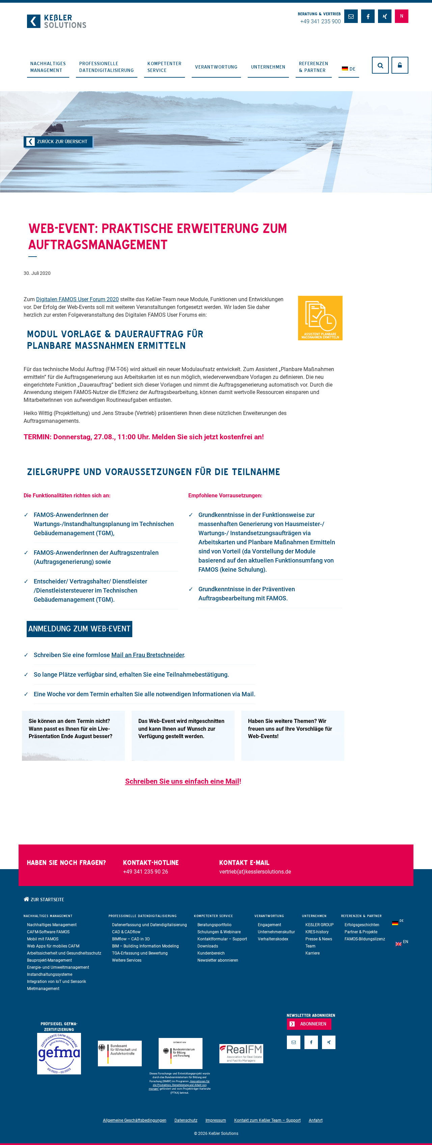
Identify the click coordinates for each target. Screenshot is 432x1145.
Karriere (312, 953)
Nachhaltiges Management (48, 67)
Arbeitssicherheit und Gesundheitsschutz (64, 953)
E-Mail (294, 1052)
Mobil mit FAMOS (42, 939)
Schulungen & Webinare (219, 932)
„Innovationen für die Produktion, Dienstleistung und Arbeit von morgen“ (179, 1085)
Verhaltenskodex (273, 939)
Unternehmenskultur (276, 932)
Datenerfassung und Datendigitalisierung (149, 924)
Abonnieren (313, 1023)
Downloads (207, 946)
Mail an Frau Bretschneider (147, 654)
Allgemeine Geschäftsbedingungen (134, 1120)
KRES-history (317, 932)
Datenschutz (185, 1120)
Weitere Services (126, 960)
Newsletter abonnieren (217, 960)
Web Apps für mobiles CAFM (53, 946)
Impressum (216, 1120)
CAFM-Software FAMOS (48, 932)
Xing (328, 1052)
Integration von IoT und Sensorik (56, 981)
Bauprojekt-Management (49, 960)
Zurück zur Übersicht (62, 141)
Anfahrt (316, 1120)
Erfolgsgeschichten (362, 924)
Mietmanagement (43, 988)
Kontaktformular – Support (222, 939)
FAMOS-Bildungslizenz (365, 939)
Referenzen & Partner (313, 67)
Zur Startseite (46, 899)
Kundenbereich (211, 953)
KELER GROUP (319, 924)
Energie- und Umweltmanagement (58, 967)
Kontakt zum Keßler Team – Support (267, 1120)
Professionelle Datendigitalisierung (106, 67)
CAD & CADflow (126, 932)
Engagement (269, 924)
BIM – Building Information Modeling (145, 946)
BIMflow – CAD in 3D (131, 939)
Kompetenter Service (164, 67)
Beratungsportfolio (214, 924)
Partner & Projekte (361, 932)
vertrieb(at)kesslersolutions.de (255, 871)
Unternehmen (268, 67)
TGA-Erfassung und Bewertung (140, 953)
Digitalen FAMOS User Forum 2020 (77, 299)
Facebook (311, 1052)
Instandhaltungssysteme (49, 974)
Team (310, 946)
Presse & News (318, 939)
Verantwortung (216, 67)
